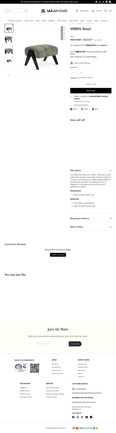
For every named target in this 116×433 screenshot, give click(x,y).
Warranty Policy (26, 397)
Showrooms (56, 370)
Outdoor (89, 21)
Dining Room (83, 367)
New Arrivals (29, 21)
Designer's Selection (16, 21)
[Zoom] (41, 50)
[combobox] (16, 11)
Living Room (82, 364)
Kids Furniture (62, 21)
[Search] (25, 11)
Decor (82, 21)
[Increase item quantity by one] (81, 72)
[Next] (9, 74)
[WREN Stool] (90, 131)
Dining (44, 21)
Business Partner (52, 391)
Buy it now (91, 91)
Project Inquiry (51, 397)
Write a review (58, 254)
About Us (55, 364)
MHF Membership (52, 388)
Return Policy (25, 391)
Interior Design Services (55, 394)
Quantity (73, 67)
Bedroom (52, 21)
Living (38, 21)
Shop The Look (57, 373)
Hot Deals (104, 21)
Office (80, 373)
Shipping (73, 78)
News (96, 21)
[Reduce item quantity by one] (73, 72)
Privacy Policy (25, 394)
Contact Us (56, 367)
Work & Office (73, 21)
